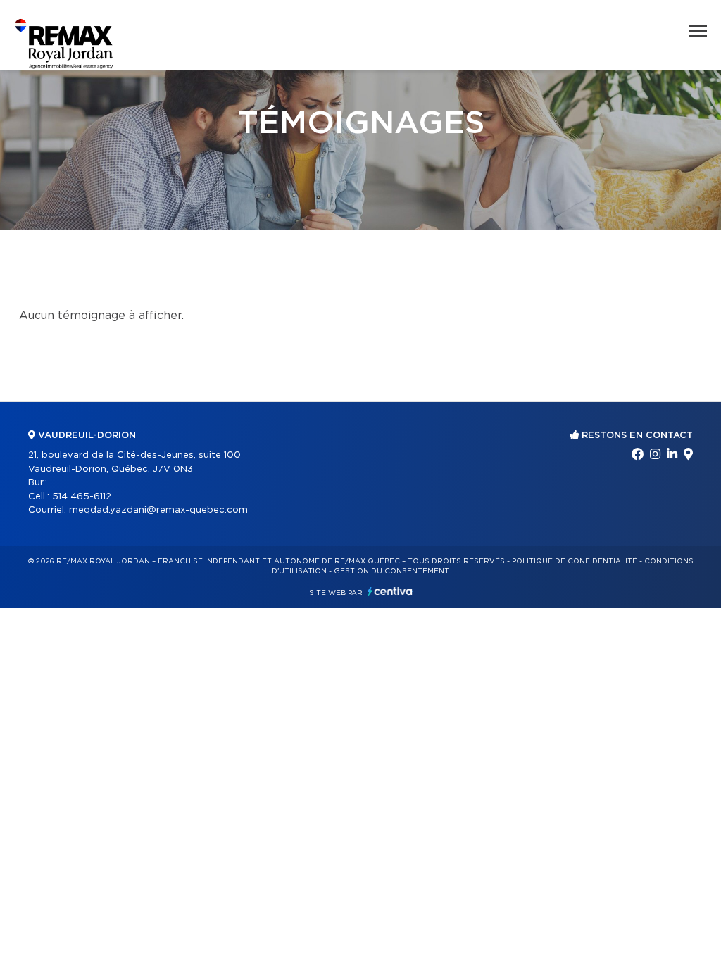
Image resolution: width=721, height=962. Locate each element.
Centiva (390, 591)
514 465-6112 (81, 496)
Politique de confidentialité (574, 561)
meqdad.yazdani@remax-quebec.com (158, 510)
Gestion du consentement (391, 571)
